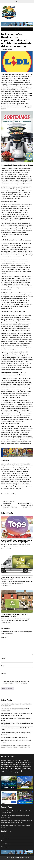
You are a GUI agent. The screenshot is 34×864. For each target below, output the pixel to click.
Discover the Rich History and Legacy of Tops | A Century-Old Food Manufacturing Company (16, 541)
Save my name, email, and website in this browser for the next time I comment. (16, 682)
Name (3, 658)
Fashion (3, 841)
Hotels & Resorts (6, 844)
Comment (4, 637)
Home (3, 835)
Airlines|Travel (5, 847)
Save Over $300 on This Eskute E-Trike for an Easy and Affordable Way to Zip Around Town (16, 714)
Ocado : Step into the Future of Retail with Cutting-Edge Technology (14, 615)
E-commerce (5, 838)
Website (3, 673)
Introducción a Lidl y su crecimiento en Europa (17, 165)
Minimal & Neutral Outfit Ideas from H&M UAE (14, 737)
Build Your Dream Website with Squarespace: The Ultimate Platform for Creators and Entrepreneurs (15, 746)
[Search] (17, 2)
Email (3, 666)
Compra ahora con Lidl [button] (8, 494)
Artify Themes (24, 858)
